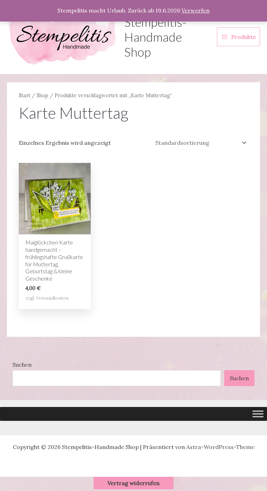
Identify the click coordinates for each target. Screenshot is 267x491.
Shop (42, 95)
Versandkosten (52, 298)
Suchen (22, 364)
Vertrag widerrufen (133, 483)
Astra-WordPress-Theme (220, 446)
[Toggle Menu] (258, 413)
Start (24, 95)
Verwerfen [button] (195, 10)
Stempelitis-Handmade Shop (155, 37)
